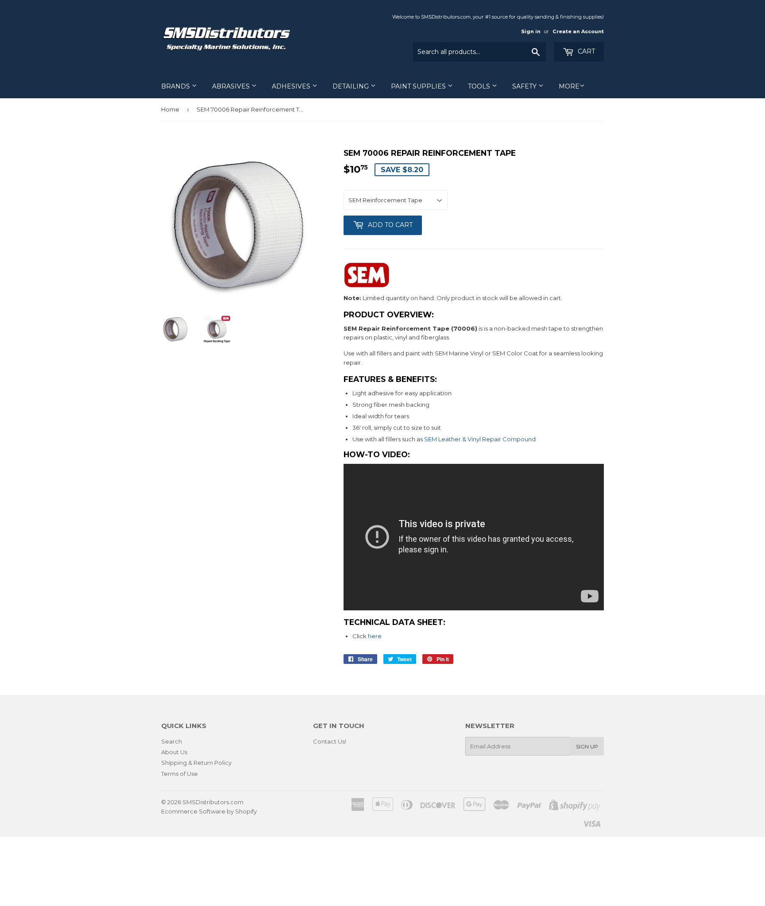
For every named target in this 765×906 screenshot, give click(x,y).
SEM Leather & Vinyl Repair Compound (480, 439)
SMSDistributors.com (212, 802)
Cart (585, 51)
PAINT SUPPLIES (419, 86)
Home (170, 109)
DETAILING (351, 86)
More (569, 86)
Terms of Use (179, 773)
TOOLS (480, 86)
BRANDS (176, 86)
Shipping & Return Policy (196, 762)
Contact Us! (329, 741)
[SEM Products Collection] (367, 285)
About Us (174, 752)
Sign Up (587, 746)
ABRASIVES (231, 86)
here (375, 636)
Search (171, 741)
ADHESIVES (292, 86)
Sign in (531, 31)
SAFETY (525, 86)
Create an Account (578, 31)
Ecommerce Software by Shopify (209, 811)
